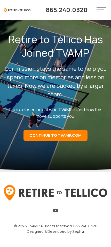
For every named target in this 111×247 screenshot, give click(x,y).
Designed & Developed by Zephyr (55, 231)
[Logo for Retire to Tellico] (17, 9)
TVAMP (33, 225)
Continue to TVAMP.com (55, 135)
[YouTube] (55, 212)
